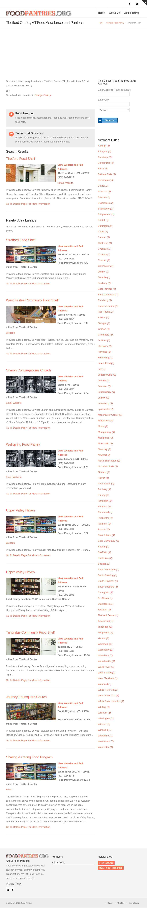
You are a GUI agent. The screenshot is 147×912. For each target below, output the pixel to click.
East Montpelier (108, 294)
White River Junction (111, 701)
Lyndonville (106, 409)
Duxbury (104, 283)
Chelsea (104, 254)
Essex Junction (108, 306)
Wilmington (106, 718)
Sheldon (104, 563)
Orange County (43, 95)
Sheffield (104, 552)
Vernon (103, 638)
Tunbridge (105, 626)
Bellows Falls (107, 174)
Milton (103, 426)
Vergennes (105, 632)
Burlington (105, 226)
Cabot (103, 231)
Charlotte (104, 248)
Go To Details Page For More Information (28, 203)
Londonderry (106, 392)
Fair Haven (105, 311)
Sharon (103, 546)
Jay (102, 369)
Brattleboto (105, 208)
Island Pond (106, 363)
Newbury (104, 449)
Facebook (12, 889)
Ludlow (103, 397)
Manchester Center (110, 415)
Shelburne (105, 558)
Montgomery (106, 432)
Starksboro (105, 604)
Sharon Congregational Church (28, 370)
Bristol (103, 220)
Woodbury (105, 735)
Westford (104, 684)
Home (101, 12)
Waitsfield (105, 644)
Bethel (103, 185)
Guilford (104, 340)
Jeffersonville (107, 374)
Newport (104, 455)
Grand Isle (105, 334)
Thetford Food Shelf (20, 159)
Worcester (105, 747)
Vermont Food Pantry (115, 23)
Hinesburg (105, 357)
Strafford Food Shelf (20, 240)
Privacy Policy (14, 883)
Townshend (106, 621)
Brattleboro (105, 203)
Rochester (105, 518)
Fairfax (103, 317)
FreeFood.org (106, 863)
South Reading (107, 575)
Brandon (104, 197)
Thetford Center (108, 615)
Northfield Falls (108, 466)
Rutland (104, 529)
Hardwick (105, 346)
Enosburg (105, 300)
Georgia (104, 323)
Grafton (104, 329)
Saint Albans (106, 535)
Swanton (104, 609)
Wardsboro (105, 649)
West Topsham (108, 678)
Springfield (105, 592)
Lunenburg (105, 403)
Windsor (104, 724)
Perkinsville (106, 483)
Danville (104, 277)
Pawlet (103, 478)
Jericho (104, 380)
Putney (103, 495)
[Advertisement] (73, 49)
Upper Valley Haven (20, 510)
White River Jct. (108, 695)
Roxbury (104, 523)
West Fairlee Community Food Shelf (32, 300)
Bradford (104, 191)
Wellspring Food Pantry (23, 444)
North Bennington (109, 460)
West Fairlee (106, 672)
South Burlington (108, 569)
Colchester (105, 266)
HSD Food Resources (110, 867)
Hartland (104, 352)
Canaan (104, 237)
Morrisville (105, 443)
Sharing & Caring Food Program (29, 757)
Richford (104, 506)
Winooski (105, 730)
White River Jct (108, 689)
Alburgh (104, 145)
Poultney (104, 489)
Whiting (104, 707)
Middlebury (105, 420)
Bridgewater (106, 214)
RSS (7, 889)
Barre (103, 168)
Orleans (104, 472)
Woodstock (106, 741)
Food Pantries (39, 14)
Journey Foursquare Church (26, 697)
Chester (104, 260)
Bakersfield (106, 163)
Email (61, 183)
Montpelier (105, 437)
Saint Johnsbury (108, 541)
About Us (114, 12)
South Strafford (108, 586)
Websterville (106, 661)
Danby (103, 271)
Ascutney (105, 157)
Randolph (105, 500)
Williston (104, 712)
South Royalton (108, 581)
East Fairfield (107, 289)
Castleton (105, 243)
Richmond (105, 512)
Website (68, 183)
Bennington (106, 180)
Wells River (106, 667)
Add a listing (131, 12)
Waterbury (105, 655)
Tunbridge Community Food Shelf (30, 632)
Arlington (104, 151)
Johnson (104, 386)
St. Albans (105, 598)
